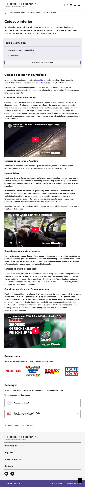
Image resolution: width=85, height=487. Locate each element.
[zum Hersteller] (13, 371)
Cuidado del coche (34, 13)
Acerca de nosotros (12, 459)
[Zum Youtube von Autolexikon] (6, 474)
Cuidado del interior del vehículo (21, 50)
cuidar (40, 80)
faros (21, 183)
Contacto (8, 466)
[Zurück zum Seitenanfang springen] (80, 480)
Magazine (8, 453)
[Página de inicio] (5, 12)
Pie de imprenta (56, 483)
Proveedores (13, 55)
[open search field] (75, 5)
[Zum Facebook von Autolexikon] (12, 474)
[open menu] (79, 5)
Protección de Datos (74, 483)
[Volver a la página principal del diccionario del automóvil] (21, 5)
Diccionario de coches (17, 13)
